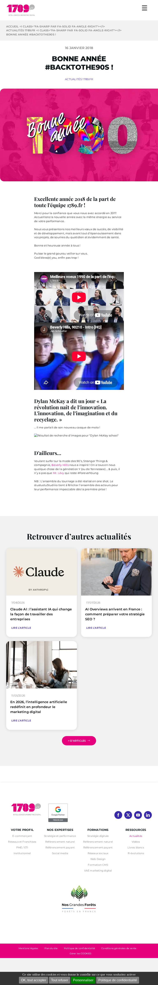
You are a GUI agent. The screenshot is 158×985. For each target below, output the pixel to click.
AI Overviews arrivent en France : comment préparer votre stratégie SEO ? (115, 614)
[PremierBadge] (58, 804)
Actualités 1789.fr (79, 79)
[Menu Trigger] (144, 7)
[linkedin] (148, 815)
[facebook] (118, 815)
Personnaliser (83, 980)
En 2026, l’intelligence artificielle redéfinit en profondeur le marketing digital (38, 707)
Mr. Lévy (59, 473)
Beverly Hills (60, 465)
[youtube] (138, 815)
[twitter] (128, 815)
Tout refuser (59, 980)
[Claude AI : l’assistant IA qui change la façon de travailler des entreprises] (41, 550)
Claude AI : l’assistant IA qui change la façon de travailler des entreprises (41, 614)
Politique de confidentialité (117, 980)
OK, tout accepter (33, 980)
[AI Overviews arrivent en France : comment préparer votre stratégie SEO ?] (116, 550)
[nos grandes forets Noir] (79, 883)
